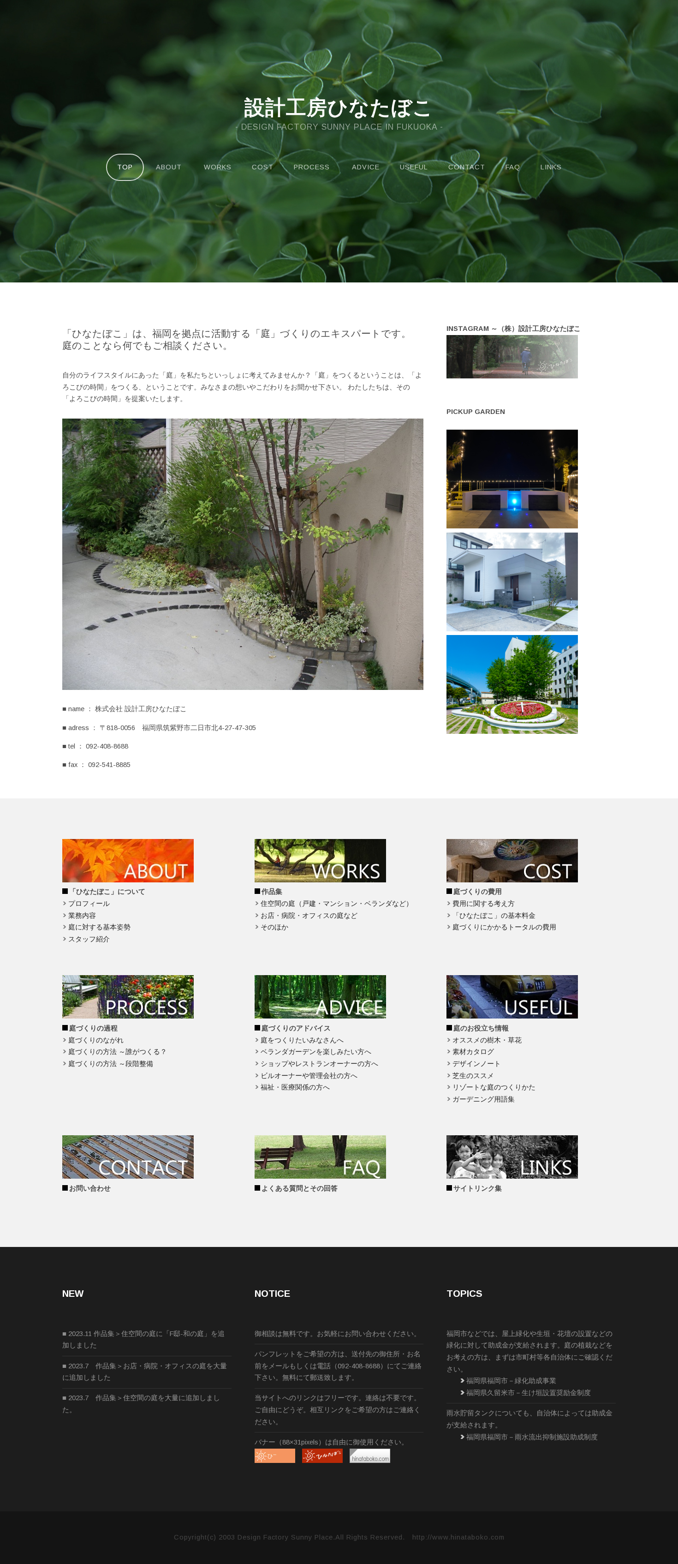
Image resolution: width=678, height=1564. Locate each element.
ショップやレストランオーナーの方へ (319, 1063)
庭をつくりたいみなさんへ (302, 1040)
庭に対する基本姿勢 (99, 927)
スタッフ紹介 (89, 939)
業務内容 (82, 915)
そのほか (274, 927)
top (125, 167)
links (551, 167)
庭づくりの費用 (477, 891)
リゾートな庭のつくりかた (493, 1087)
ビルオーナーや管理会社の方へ (309, 1075)
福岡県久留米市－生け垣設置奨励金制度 (528, 1392)
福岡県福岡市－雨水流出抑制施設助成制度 (532, 1437)
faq (513, 167)
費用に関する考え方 (483, 903)
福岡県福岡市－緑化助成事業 (511, 1380)
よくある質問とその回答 (300, 1188)
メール (278, 1366)
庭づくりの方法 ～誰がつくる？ (117, 1051)
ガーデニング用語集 (483, 1099)
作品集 (272, 891)
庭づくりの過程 (93, 1028)
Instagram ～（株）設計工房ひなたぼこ (513, 328)
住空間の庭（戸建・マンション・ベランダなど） (337, 903)
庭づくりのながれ (96, 1040)
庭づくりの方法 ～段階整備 (110, 1063)
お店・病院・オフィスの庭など (309, 915)
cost (263, 167)
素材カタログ (473, 1051)
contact (466, 167)
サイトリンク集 (477, 1188)
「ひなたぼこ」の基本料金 (493, 915)
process (312, 167)
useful (414, 167)
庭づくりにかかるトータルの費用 (504, 927)
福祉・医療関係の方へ (295, 1087)
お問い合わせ (90, 1188)
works (218, 167)
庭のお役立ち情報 (481, 1028)
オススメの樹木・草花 (487, 1040)
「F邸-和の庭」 (187, 1333)
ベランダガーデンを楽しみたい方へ (316, 1051)
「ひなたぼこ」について (107, 891)
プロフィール (89, 903)
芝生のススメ (473, 1075)
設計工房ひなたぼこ (339, 108)
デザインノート (476, 1063)
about (169, 167)
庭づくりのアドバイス (296, 1028)
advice (366, 167)
